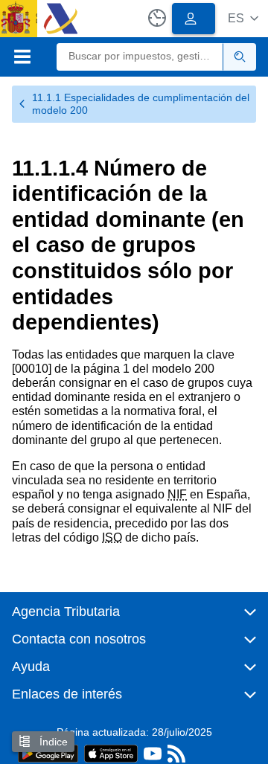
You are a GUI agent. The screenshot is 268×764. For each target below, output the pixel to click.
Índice (52, 742)
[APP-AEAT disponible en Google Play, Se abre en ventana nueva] (48, 752)
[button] (243, 18)
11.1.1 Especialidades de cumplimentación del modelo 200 (140, 104)
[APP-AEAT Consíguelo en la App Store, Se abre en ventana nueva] (111, 752)
